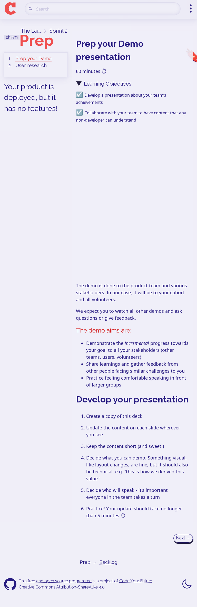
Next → (183, 538)
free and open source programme (60, 580)
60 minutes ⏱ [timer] (91, 71)
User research (31, 65)
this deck (132, 416)
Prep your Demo (33, 58)
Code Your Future (135, 580)
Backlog (108, 562)
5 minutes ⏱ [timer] (111, 515)
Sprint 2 (58, 31)
